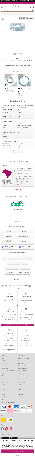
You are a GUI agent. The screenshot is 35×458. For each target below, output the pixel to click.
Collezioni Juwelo (21, 14)
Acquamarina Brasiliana (25, 125)
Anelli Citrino (4, 397)
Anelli (2, 358)
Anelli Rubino (4, 366)
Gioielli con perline (10, 272)
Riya (19, 116)
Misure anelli (25, 348)
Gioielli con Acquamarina (14, 262)
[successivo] (32, 86)
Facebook (2, 429)
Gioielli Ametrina (22, 368)
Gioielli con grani (6, 116)
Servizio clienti (9, 312)
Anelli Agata (4, 384)
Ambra (19, 389)
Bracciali (21, 257)
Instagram (10, 429)
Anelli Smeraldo (5, 363)
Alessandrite (21, 387)
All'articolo (17, 156)
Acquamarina (5, 125)
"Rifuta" (29, 445)
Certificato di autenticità (9, 336)
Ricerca (32, 10)
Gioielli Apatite (22, 371)
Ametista (20, 394)
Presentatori (26, 336)
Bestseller (30, 14)
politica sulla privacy (27, 448)
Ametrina (20, 392)
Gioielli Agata (21, 361)
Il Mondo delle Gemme (25, 345)
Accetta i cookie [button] (17, 451)
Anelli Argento (4, 394)
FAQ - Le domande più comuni (9, 350)
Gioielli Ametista (22, 366)
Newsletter (26, 343)
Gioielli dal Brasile (25, 267)
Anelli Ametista (5, 389)
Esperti (26, 338)
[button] (2, 6)
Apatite (20, 397)
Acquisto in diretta (9, 340)
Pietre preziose (12, 257)
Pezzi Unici (26, 272)
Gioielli (3, 14)
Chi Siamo (26, 333)
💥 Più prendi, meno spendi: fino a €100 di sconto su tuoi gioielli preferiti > (17, 1)
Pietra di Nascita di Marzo (12, 267)
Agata (19, 384)
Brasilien (4, 136)
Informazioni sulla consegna (9, 346)
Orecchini (3, 373)
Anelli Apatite (4, 392)
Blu (19, 133)
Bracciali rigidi (28, 257)
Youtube (6, 429)
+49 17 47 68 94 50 (9, 314)
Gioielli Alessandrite (23, 363)
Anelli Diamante (5, 361)
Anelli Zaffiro (4, 368)
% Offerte (25, 262)
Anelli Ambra (4, 387)
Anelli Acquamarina (6, 382)
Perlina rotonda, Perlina (8, 133)
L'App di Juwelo (9, 343)
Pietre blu (19, 272)
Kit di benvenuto (9, 338)
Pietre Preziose (11, 14)
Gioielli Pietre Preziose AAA (8, 371)
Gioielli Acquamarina (23, 358)
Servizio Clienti (9, 333)
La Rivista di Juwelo (26, 340)
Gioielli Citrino (21, 373)
